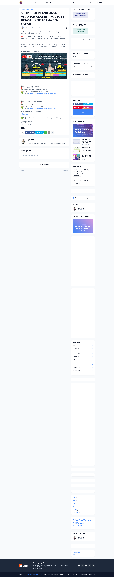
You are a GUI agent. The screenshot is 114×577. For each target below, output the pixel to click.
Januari (75, 511)
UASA (31, 9)
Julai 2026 (83, 345)
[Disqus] (83, 404)
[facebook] (79, 565)
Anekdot (75, 2)
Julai (74, 497)
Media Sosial (34, 2)
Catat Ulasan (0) (44, 164)
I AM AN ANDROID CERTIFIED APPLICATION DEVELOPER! (87, 149)
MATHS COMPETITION (81, 178)
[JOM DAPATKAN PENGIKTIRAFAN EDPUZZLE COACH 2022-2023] (76, 157)
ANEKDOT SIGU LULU (81, 169)
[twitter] (82, 565)
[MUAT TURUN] (88, 113)
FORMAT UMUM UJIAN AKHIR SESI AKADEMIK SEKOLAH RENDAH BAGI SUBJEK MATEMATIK (87, 141)
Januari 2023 (83, 370)
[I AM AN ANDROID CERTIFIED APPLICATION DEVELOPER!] (76, 149)
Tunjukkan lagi (80, 209)
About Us (74, 574)
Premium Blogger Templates (34, 574)
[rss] (93, 565)
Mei (74, 506)
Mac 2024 (83, 351)
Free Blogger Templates (57, 574)
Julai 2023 (83, 359)
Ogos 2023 (83, 356)
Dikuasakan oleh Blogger (81, 198)
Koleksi (68, 2)
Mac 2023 (83, 364)
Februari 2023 (83, 367)
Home (68, 574)
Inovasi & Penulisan (47, 2)
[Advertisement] (83, 261)
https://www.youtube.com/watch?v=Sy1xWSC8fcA (42, 108)
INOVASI (77, 175)
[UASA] (78, 113)
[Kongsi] (66, 27)
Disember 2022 (83, 373)
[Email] (49, 132)
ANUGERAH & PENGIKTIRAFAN (83, 172)
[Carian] (93, 2)
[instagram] (89, 565)
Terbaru (22, 170)
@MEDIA (99, 2)
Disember (75, 512)
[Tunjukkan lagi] (52, 132)
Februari (75, 509)
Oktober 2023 (83, 353)
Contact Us (92, 574)
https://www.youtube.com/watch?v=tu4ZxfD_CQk (42, 93)
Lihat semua (63, 150)
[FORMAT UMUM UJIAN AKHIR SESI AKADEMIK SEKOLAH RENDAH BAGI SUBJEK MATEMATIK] (76, 141)
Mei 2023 (83, 362)
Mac (74, 500)
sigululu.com (76, 191)
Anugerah (59, 2)
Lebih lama (65, 170)
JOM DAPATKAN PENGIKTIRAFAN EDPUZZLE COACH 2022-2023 (87, 156)
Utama (27, 2)
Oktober (75, 498)
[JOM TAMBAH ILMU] (88, 110)
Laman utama (25, 9)
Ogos (74, 503)
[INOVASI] (78, 110)
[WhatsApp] (45, 132)
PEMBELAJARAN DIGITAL (82, 181)
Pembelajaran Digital (88, 2)
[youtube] (86, 565)
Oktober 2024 (83, 348)
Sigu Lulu (80, 208)
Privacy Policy (83, 574)
